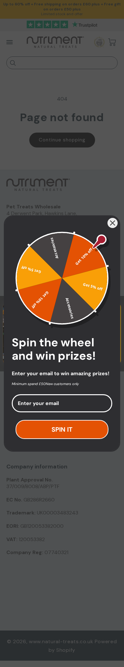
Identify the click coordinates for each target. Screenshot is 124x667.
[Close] (112, 223)
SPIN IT (62, 429)
